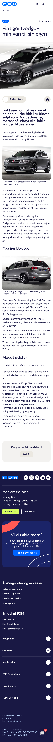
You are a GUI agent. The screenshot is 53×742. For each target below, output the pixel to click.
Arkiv (6, 11)
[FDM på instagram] (37, 477)
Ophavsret (6, 718)
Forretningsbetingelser (11, 721)
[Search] (43, 4)
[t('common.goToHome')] (10, 477)
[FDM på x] (31, 477)
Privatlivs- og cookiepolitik (13, 715)
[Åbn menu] (48, 4)
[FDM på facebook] (26, 477)
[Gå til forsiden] (9, 4)
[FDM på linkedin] (42, 477)
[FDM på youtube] (48, 477)
